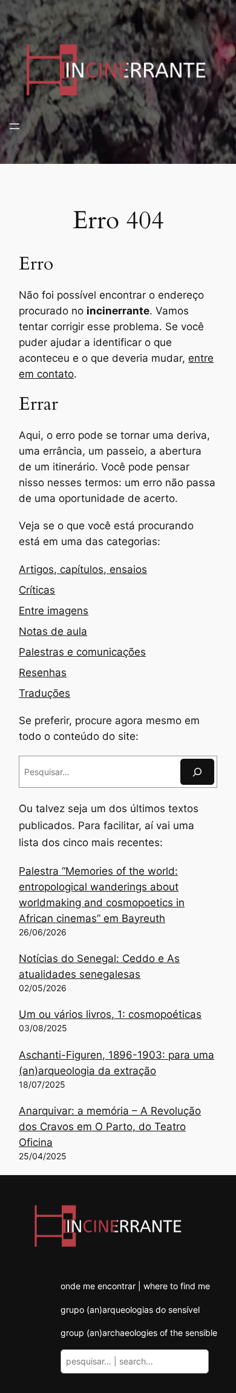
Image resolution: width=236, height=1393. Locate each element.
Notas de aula (53, 631)
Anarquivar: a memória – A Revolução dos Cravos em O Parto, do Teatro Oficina (110, 1126)
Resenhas (43, 672)
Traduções (44, 693)
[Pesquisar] (197, 772)
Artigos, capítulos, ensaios (83, 569)
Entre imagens (53, 611)
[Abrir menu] (14, 126)
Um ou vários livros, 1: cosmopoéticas (110, 1014)
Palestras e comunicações (82, 652)
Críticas (37, 590)
